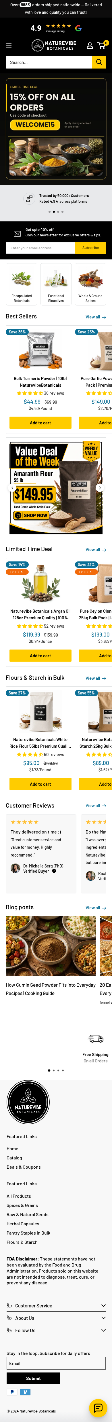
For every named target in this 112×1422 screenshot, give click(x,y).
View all (93, 316)
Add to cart (40, 422)
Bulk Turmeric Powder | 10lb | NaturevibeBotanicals (40, 382)
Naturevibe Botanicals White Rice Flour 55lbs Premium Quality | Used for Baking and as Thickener (40, 743)
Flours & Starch (22, 1242)
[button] (50, 212)
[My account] (90, 45)
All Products (19, 1196)
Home (12, 1148)
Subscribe (90, 247)
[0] (101, 45)
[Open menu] (8, 45)
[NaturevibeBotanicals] (56, 487)
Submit (33, 1378)
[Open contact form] (98, 1408)
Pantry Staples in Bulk (28, 1232)
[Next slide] (100, 488)
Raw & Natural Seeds (28, 1214)
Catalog (14, 1157)
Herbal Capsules (23, 1223)
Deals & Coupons (24, 1167)
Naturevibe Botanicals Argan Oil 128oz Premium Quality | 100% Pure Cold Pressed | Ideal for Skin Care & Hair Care (40, 614)
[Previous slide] (12, 488)
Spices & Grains (22, 1205)
